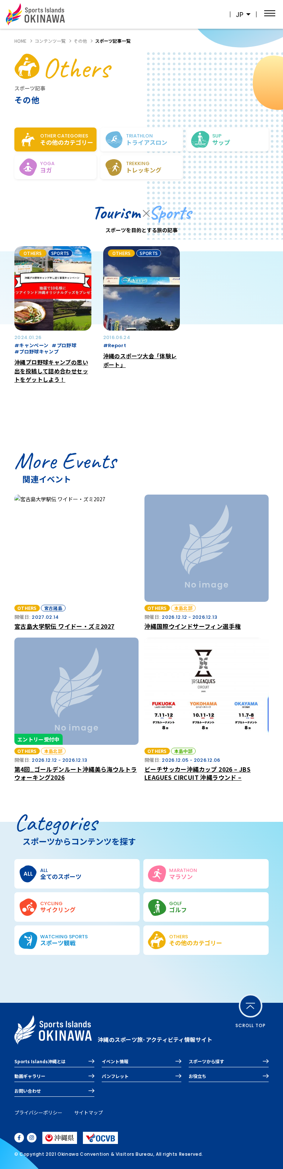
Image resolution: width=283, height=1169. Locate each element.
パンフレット (115, 1076)
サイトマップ (88, 1112)
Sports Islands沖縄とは (40, 1061)
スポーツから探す (206, 1061)
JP (239, 14)
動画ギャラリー (29, 1076)
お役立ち (197, 1076)
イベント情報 (115, 1061)
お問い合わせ (27, 1091)
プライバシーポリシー (38, 1112)
